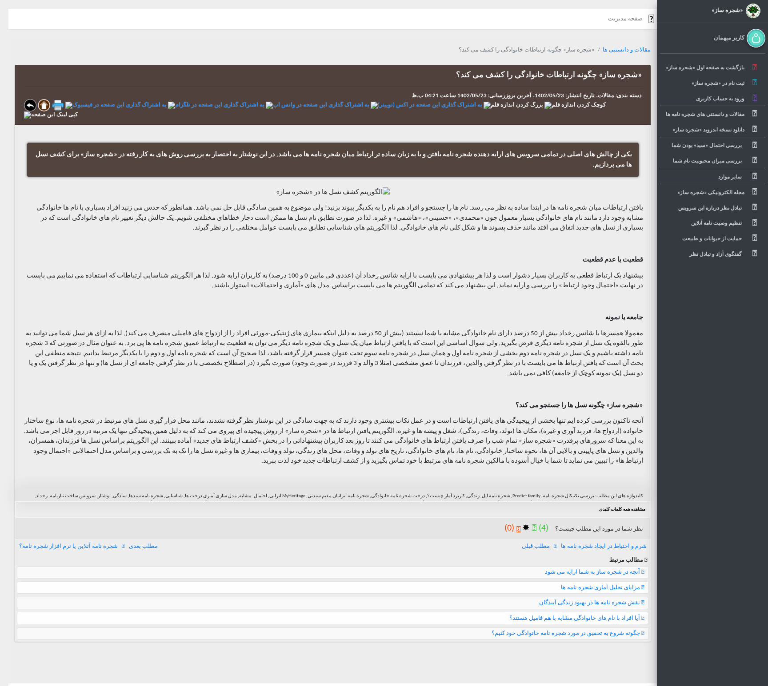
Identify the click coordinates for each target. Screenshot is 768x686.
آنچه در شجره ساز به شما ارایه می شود (593, 572)
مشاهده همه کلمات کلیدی (622, 509)
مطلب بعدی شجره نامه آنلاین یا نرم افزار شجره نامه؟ (88, 546)
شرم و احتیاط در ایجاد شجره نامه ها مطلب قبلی (584, 546)
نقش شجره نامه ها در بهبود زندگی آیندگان (590, 603)
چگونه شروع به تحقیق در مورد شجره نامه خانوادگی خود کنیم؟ (566, 633)
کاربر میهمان (729, 38)
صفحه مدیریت (625, 19)
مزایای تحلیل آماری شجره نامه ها (601, 588)
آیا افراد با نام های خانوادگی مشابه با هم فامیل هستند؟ (575, 618)
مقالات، (604, 96)
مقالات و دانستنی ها (627, 50)
